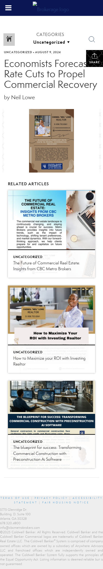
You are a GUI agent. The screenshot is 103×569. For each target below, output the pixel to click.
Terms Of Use (15, 498)
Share (94, 62)
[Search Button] (92, 39)
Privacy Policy (51, 498)
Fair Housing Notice (65, 502)
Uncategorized (18, 52)
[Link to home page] (51, 8)
